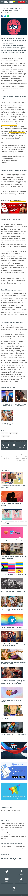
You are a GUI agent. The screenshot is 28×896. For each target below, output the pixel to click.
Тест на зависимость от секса (18, 200)
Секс (10, 12)
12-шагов (4, 433)
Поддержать (21, 1)
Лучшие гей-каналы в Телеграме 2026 (13, 735)
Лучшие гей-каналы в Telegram (11, 627)
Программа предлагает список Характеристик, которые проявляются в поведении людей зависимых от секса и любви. (13, 123)
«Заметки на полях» (15, 384)
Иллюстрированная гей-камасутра (12, 540)
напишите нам (4, 814)
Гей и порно (5, 718)
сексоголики (5, 436)
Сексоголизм (13, 433)
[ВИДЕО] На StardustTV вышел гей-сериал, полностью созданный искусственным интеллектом (13, 682)
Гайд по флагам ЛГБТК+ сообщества (13, 574)
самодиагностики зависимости (17, 131)
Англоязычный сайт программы (14, 195)
